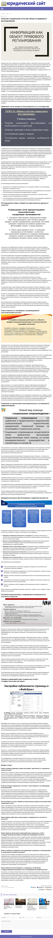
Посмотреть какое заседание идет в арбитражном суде (43, 907)
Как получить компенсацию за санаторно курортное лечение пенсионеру (31, 908)
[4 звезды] (5, 887)
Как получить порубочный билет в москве (8, 907)
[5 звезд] (6, 887)
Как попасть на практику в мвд (18, 907)
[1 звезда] (1, 887)
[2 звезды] (2, 887)
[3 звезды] (4, 887)
